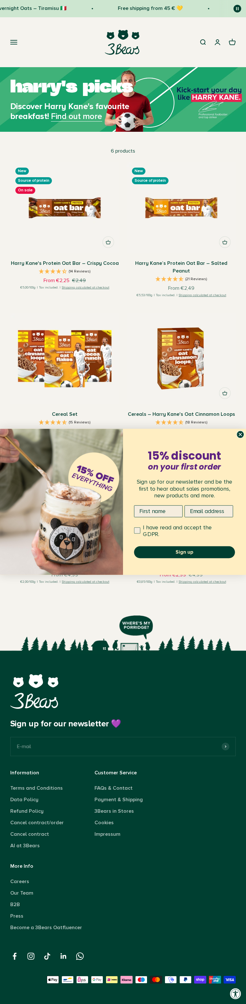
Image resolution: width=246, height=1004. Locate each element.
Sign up (184, 552)
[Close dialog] (240, 434)
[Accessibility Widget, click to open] (235, 993)
